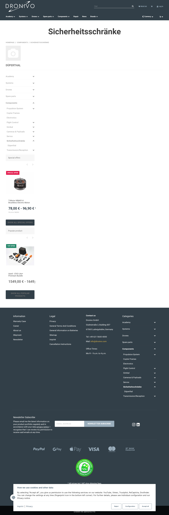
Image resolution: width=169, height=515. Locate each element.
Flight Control (12, 122)
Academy (10, 76)
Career (16, 326)
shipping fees (95, 483)
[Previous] (27, 165)
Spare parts (11, 96)
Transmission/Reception (17, 150)
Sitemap (53, 335)
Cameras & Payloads (16, 132)
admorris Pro (89, 512)
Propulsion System (15, 108)
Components (11, 103)
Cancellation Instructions (60, 344)
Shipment (17, 335)
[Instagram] (133, 425)
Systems (9, 83)
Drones (9, 90)
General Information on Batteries (64, 330)
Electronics (11, 118)
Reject (116, 506)
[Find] (132, 6)
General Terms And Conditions (63, 326)
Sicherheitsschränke (16, 141)
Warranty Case (19, 321)
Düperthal (13, 65)
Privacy (29, 506)
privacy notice (43, 427)
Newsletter (18, 339)
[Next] (33, 165)
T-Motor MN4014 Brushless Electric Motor (19, 201)
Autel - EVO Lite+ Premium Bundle (15, 275)
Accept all (145, 506)
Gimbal (10, 127)
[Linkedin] (138, 425)
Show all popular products (20, 294)
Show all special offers (20, 222)
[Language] (160, 17)
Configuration (130, 506)
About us (17, 330)
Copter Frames (13, 113)
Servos (10, 136)
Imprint (20, 506)
